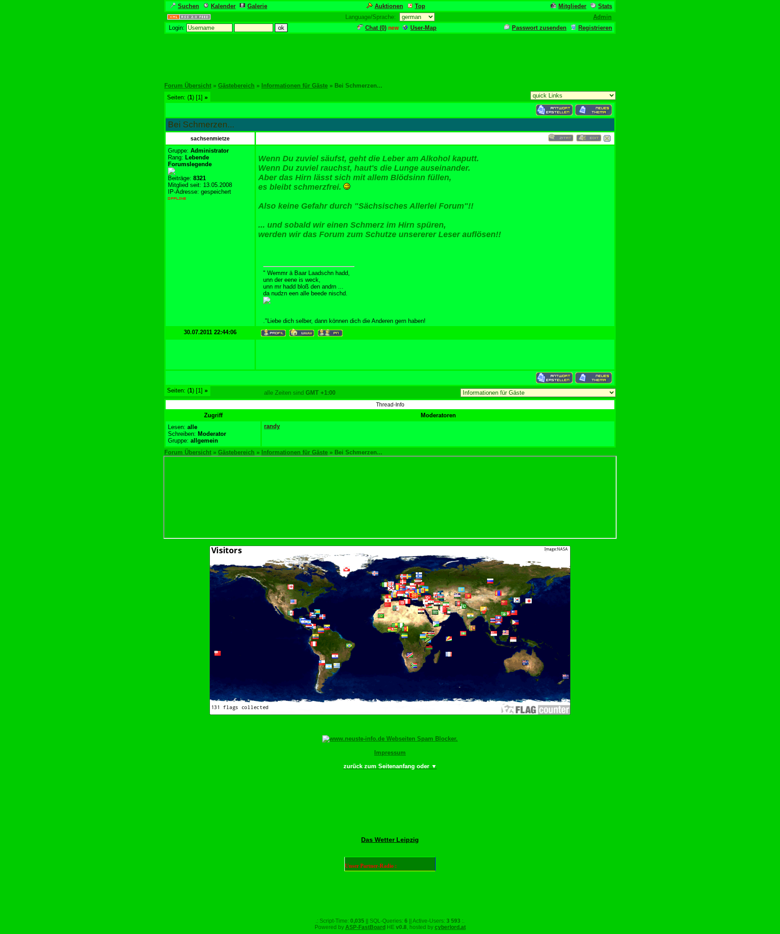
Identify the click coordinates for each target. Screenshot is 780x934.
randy (272, 426)
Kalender (223, 6)
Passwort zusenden (539, 27)
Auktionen (389, 6)
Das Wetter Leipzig (390, 839)
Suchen (188, 6)
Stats (605, 6)
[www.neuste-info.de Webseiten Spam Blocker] (390, 738)
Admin (602, 17)
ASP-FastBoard (365, 927)
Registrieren (595, 27)
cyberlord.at (450, 927)
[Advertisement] (390, 55)
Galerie (257, 6)
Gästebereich (236, 85)
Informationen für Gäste (294, 85)
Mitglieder (572, 6)
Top (420, 6)
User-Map (423, 27)
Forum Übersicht (187, 85)
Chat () (375, 27)
